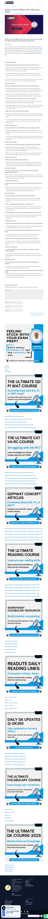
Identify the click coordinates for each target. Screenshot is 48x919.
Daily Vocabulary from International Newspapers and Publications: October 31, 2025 (23, 528)
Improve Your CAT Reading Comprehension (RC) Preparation (18, 419)
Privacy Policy (8, 902)
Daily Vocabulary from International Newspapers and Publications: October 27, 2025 (23, 537)
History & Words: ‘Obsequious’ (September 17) (15, 753)
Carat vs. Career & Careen (10, 697)
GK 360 (6, 369)
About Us (27, 881)
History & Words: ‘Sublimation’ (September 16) (15, 761)
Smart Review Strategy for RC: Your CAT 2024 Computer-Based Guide (20, 427)
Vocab (26, 882)
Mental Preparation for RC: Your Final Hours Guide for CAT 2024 (19, 424)
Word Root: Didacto (9, 820)
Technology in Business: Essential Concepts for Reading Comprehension (21, 478)
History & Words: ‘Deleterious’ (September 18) (15, 756)
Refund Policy (8, 904)
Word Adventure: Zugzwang (11, 641)
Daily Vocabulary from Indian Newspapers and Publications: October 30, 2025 (22, 587)
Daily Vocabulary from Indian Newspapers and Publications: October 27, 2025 (22, 593)
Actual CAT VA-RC (29, 885)
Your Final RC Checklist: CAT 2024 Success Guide (15, 422)
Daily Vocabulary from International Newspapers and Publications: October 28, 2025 (23, 534)
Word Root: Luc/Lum (9, 812)
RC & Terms (28, 884)
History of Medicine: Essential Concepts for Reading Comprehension (20, 481)
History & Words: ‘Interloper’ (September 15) (15, 764)
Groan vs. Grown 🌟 (9, 705)
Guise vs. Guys (8, 700)
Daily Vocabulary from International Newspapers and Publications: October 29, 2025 (23, 540)
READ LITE (7, 367)
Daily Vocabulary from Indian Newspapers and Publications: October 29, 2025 (22, 596)
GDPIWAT (7, 365)
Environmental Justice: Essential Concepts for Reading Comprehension (21, 483)
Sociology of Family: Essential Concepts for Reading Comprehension (20, 475)
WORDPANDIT (8, 371)
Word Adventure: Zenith (10, 649)
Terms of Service (9, 901)
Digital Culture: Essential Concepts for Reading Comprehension (19, 472)
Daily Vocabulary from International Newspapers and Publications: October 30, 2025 (23, 531)
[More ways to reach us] (41, 916)
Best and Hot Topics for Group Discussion (14, 416)
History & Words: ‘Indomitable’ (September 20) (15, 759)
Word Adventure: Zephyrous (11, 643)
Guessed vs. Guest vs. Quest (11, 702)
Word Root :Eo (8, 815)
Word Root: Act (8, 818)
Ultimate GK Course (9, 865)
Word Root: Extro (8, 809)
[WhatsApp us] (45, 916)
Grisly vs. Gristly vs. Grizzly (11, 708)
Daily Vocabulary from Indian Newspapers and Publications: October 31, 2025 (22, 584)
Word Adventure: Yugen (10, 652)
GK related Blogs (8, 869)
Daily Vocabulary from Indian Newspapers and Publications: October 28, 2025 (22, 590)
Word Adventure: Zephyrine (11, 646)
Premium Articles (9, 871)
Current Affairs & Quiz (10, 867)
